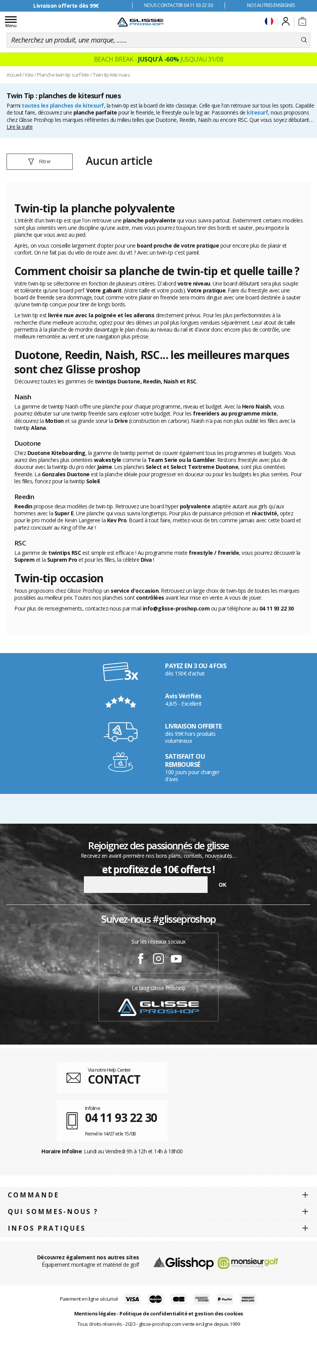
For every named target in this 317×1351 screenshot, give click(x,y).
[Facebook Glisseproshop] (140, 960)
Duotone (166, 119)
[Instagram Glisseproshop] (158, 960)
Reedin (187, 119)
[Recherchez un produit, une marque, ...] (304, 40)
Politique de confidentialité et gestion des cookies (181, 1313)
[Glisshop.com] (183, 1262)
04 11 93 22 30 (121, 1117)
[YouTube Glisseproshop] (176, 960)
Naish (204, 119)
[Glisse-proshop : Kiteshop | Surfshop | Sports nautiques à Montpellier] (140, 22)
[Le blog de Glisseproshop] (158, 1007)
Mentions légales (95, 1313)
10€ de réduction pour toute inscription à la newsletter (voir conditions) (66, 9)
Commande (33, 1194)
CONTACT (114, 1079)
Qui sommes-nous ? (53, 1211)
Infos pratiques (47, 1228)
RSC (242, 119)
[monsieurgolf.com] (248, 1262)
